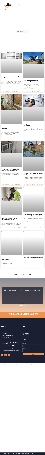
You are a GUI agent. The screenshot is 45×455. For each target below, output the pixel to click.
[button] (19, 5)
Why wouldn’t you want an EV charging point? (8, 258)
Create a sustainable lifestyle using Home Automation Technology (10, 170)
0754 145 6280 (25, 334)
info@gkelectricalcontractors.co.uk (30, 339)
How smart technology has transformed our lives (31, 81)
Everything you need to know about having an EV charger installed (33, 215)
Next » (30, 274)
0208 (23, 333)
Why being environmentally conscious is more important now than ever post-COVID (33, 259)
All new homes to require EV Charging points (33, 174)
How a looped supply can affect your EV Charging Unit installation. (10, 219)
